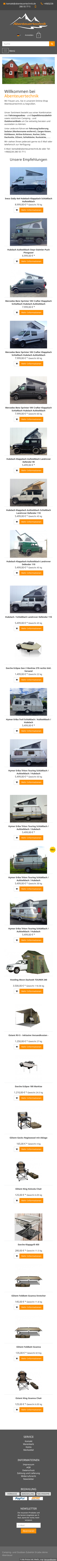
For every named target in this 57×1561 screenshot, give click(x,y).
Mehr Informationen (31, 210)
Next (50, 70)
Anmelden (29, 35)
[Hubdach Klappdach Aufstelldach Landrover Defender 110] (28, 544)
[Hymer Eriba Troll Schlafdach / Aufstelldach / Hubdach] (28, 702)
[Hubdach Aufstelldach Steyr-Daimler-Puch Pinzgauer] (28, 232)
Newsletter (28, 1479)
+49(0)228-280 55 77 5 (15, 151)
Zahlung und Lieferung (28, 1473)
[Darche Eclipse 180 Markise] (28, 1069)
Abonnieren (28, 1530)
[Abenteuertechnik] (28, 20)
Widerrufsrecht (28, 1476)
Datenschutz (28, 1470)
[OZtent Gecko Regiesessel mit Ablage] (28, 1120)
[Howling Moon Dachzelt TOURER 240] (28, 962)
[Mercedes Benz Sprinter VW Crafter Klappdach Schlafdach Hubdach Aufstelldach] (28, 283)
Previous (7, 70)
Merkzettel (28, 1450)
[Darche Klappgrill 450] (28, 1227)
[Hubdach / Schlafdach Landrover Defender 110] (28, 599)
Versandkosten (50, 1559)
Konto (28, 1447)
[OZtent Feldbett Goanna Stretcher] (28, 1278)
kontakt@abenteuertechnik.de (21, 3)
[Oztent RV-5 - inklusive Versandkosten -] (28, 1018)
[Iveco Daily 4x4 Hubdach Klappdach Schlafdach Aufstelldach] (28, 181)
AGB (28, 1467)
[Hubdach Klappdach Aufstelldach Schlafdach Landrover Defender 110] (28, 492)
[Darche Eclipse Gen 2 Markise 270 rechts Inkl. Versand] (28, 650)
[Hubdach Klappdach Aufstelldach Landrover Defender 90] (28, 441)
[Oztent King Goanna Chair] (28, 1380)
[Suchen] (52, 43)
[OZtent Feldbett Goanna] (28, 1329)
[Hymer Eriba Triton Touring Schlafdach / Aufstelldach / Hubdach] (28, 753)
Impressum (28, 1464)
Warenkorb (28, 1444)
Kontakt (28, 1441)
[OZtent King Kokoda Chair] (28, 1171)
